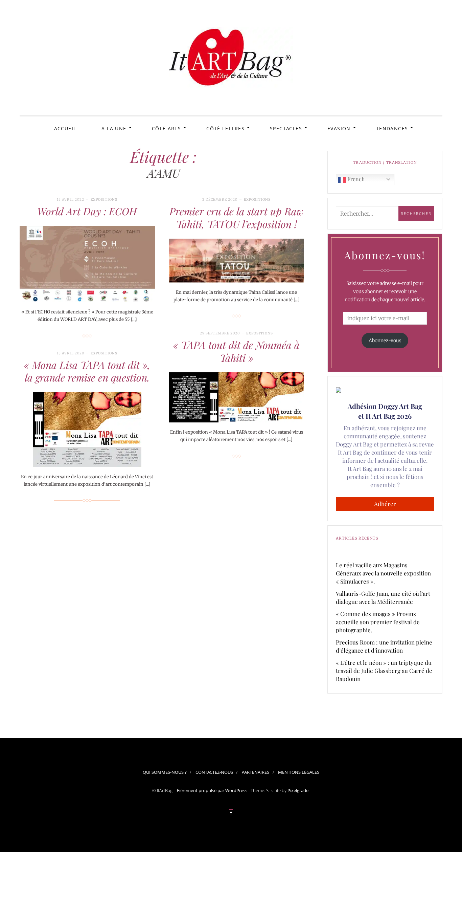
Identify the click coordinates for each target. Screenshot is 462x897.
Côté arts (166, 128)
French (355, 178)
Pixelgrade (297, 790)
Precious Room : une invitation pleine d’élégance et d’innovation (384, 646)
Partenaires (255, 772)
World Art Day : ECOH (87, 211)
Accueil (65, 128)
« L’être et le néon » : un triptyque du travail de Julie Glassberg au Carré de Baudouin (384, 670)
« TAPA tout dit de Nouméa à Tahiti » (236, 351)
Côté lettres (225, 128)
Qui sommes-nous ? (165, 772)
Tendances (392, 128)
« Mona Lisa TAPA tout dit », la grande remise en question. (87, 371)
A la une (113, 128)
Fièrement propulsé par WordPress (212, 790)
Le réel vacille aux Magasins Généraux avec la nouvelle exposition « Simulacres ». (383, 573)
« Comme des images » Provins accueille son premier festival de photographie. (378, 622)
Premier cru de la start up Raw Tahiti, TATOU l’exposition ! (236, 217)
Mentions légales (298, 772)
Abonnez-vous (385, 340)
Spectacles (286, 128)
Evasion (339, 128)
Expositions (104, 199)
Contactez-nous (214, 772)
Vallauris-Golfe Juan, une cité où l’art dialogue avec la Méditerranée (383, 597)
